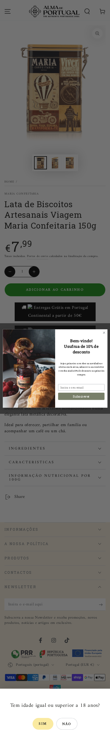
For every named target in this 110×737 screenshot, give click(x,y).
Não (67, 724)
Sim (43, 724)
